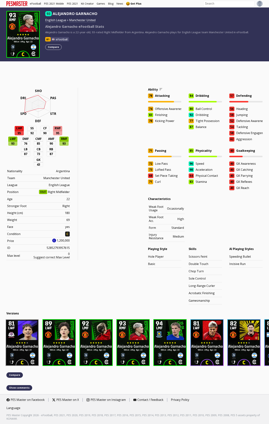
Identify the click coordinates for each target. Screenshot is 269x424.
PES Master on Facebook (28, 400)
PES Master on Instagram (108, 400)
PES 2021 (72, 3)
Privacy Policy (180, 400)
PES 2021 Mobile (54, 3)
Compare (53, 47)
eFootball (35, 3)
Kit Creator (87, 3)
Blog (110, 3)
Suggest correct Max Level (51, 257)
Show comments (19, 387)
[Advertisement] (134, 75)
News (119, 3)
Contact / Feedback (150, 400)
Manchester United (82, 20)
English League (55, 20)
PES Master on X (67, 400)
